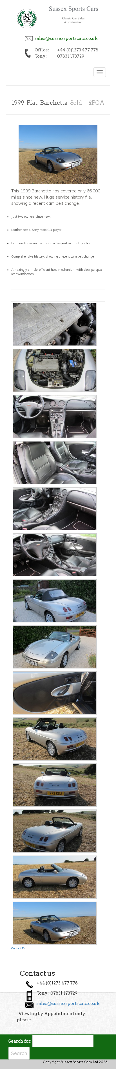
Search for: (20, 1041)
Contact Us (18, 948)
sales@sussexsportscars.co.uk (66, 38)
